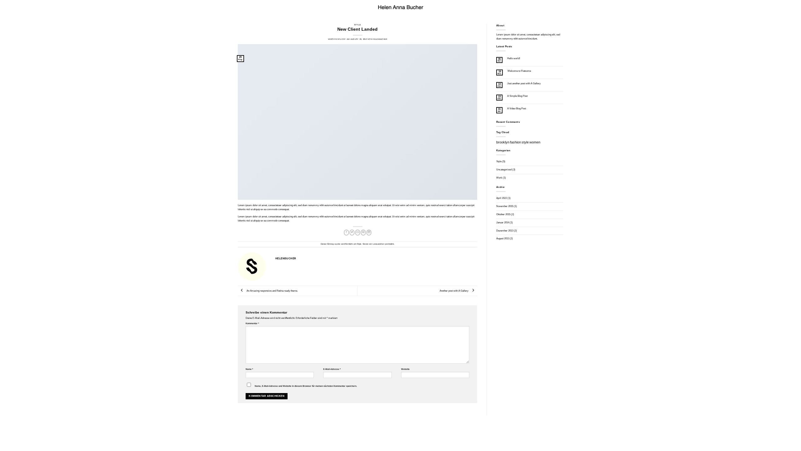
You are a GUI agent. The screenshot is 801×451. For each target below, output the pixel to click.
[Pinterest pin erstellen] (363, 232)
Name (249, 369)
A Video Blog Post (516, 108)
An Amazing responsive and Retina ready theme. (272, 290)
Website (405, 369)
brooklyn (502, 142)
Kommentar (252, 323)
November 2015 (504, 206)
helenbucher (380, 39)
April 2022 (501, 198)
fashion (515, 142)
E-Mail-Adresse (332, 369)
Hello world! (513, 58)
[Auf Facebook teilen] (346, 232)
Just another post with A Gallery (524, 83)
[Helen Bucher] (400, 7)
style (525, 142)
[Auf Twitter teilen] (352, 232)
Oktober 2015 (503, 214)
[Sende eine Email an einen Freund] (357, 232)
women (534, 142)
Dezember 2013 (504, 230)
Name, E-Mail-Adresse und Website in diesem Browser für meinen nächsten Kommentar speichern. (306, 386)
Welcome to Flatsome (519, 71)
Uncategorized (504, 169)
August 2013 (502, 238)
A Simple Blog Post (517, 96)
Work (499, 177)
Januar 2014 (502, 222)
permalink (389, 244)
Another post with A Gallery (454, 290)
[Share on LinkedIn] (368, 232)
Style (357, 25)
